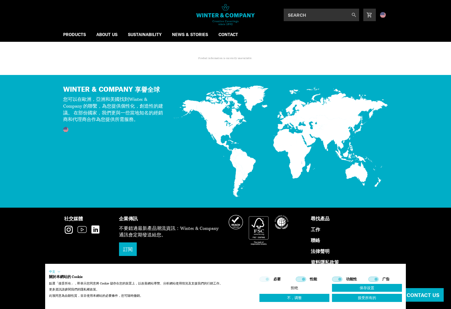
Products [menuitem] (74, 34)
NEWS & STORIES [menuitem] (190, 34)
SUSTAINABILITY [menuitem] (145, 34)
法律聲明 (320, 251)
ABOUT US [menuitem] (106, 34)
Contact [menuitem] (228, 34)
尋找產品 (320, 218)
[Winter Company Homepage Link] (226, 14)
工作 (315, 229)
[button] (55, 272)
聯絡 (315, 240)
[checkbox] (264, 279)
